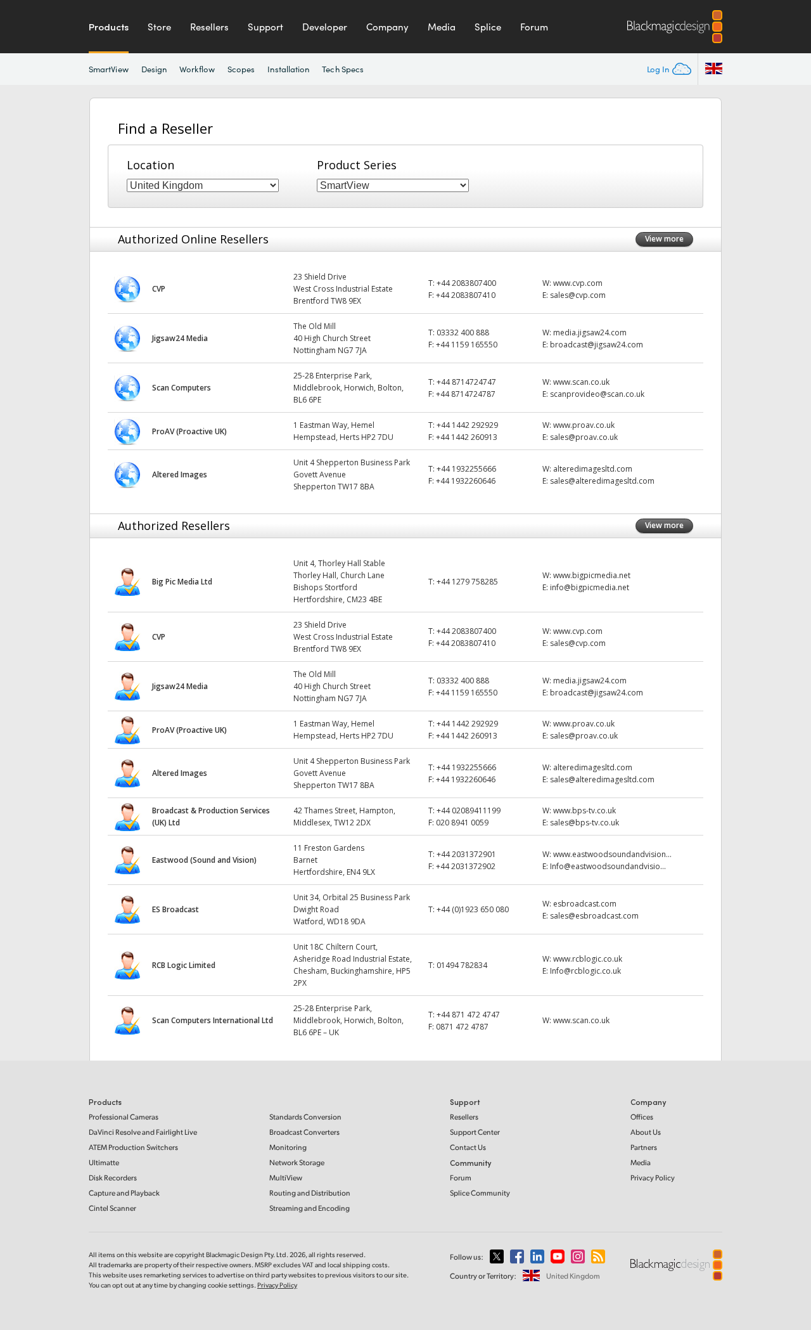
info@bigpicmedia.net (589, 587)
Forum (534, 26)
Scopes (241, 69)
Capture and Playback (124, 1193)
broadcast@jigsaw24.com (596, 344)
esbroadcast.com (584, 903)
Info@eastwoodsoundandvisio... (608, 866)
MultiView (285, 1177)
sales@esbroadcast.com (594, 915)
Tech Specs (343, 69)
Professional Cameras (123, 1116)
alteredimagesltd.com (592, 468)
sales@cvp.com (578, 295)
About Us (645, 1132)
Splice (488, 26)
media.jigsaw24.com (590, 332)
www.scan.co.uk (581, 382)
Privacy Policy (652, 1177)
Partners (643, 1147)
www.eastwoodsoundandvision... (612, 854)
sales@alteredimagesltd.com (602, 480)
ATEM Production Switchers (133, 1147)
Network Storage (296, 1162)
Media (442, 26)
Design (154, 69)
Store (159, 26)
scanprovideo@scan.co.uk (597, 394)
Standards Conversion (305, 1116)
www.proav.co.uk (584, 425)
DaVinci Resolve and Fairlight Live (143, 1132)
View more (664, 238)
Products (109, 26)
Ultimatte (104, 1162)
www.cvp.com (578, 283)
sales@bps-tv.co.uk (584, 822)
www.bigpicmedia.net (591, 575)
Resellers (209, 26)
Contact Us (468, 1147)
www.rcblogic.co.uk (587, 958)
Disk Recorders (113, 1177)
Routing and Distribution (309, 1193)
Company (387, 26)
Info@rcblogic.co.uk (585, 970)
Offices (641, 1116)
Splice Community (480, 1193)
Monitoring (288, 1147)
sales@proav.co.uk (584, 437)
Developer (324, 26)
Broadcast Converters (304, 1132)
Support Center (475, 1132)
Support (265, 26)
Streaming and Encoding (309, 1208)
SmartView (109, 69)
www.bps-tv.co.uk (584, 810)
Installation (288, 69)
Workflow (197, 69)
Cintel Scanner (112, 1208)
